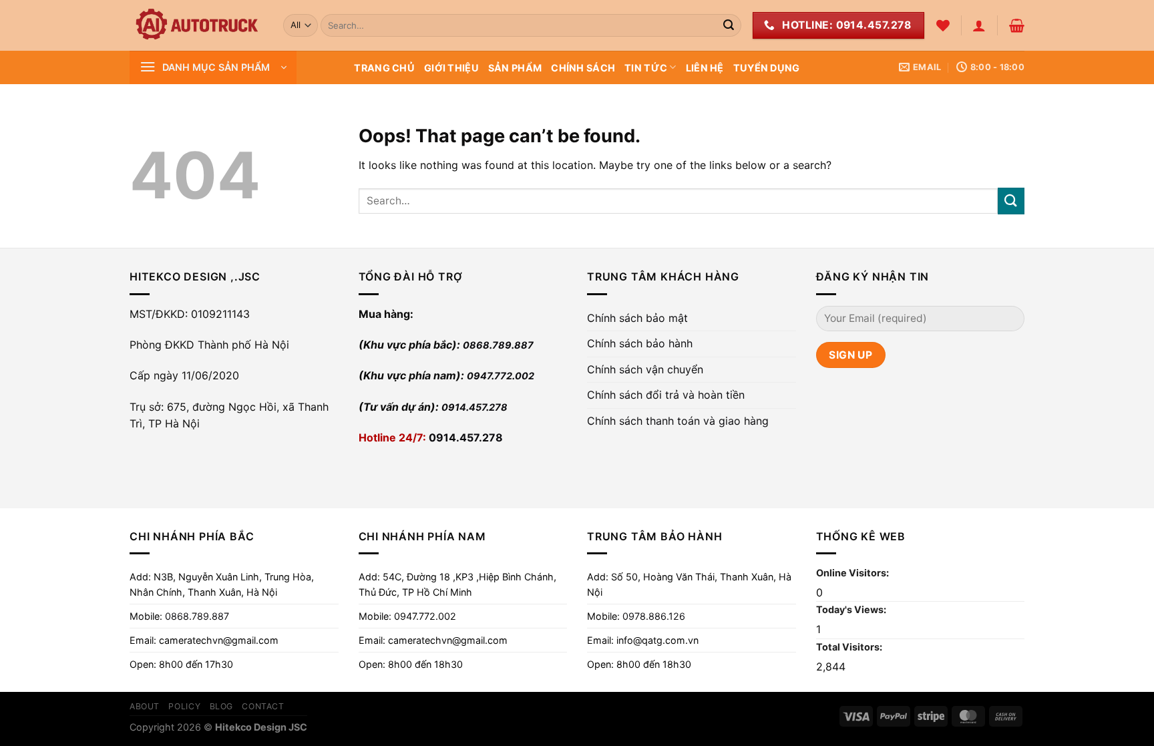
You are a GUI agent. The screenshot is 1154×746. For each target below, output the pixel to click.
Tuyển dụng (766, 67)
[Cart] (1016, 25)
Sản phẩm (515, 67)
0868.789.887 (498, 345)
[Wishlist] (943, 25)
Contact (263, 706)
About (145, 706)
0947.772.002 (500, 375)
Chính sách (583, 67)
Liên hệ (705, 67)
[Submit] (728, 25)
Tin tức (645, 67)
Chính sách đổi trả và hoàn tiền (666, 394)
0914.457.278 (474, 407)
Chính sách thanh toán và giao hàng (678, 420)
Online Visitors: (853, 572)
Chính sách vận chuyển (645, 369)
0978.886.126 (653, 616)
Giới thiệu (451, 67)
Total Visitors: (850, 646)
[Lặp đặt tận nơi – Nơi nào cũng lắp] (196, 25)
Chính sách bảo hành (640, 343)
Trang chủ (384, 67)
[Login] (979, 25)
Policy (184, 706)
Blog (221, 706)
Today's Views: (852, 609)
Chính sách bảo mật (637, 318)
